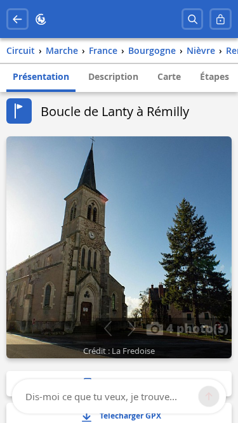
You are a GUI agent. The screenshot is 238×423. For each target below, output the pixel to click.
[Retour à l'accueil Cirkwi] (41, 19)
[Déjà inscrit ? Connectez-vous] (220, 19)
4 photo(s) (195, 328)
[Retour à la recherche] (17, 19)
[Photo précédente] (107, 328)
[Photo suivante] (131, 328)
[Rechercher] (193, 19)
